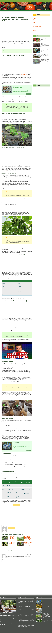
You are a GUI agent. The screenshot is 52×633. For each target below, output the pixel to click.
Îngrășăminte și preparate (37, 26)
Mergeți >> (32, 600)
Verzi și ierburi (35, 21)
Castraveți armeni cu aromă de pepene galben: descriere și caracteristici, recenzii (8, 538)
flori (34, 22)
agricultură (35, 30)
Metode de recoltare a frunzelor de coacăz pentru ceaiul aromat (7, 616)
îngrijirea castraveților (25, 474)
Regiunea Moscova (24, 74)
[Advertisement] (17, 30)
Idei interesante (36, 31)
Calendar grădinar (7, 0)
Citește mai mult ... (28, 93)
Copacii (34, 18)
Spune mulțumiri (11, 527)
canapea (24, 372)
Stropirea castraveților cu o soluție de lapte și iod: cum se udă (8, 624)
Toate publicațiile (19, 0)
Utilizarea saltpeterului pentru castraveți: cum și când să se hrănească (8, 621)
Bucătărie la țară (36, 25)
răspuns (29, 560)
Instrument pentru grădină (37, 27)
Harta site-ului (25, 0)
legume (34, 17)
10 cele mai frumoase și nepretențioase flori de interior (8, 613)
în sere (4, 200)
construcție (35, 29)
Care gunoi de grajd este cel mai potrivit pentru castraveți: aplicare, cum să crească (28, 544)
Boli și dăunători (36, 23)
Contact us (13, 0)
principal (1, 0)
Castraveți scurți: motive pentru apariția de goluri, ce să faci (12, 543)
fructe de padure (36, 19)
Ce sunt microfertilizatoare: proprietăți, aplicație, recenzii (7, 618)
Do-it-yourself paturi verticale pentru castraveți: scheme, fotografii (27, 538)
